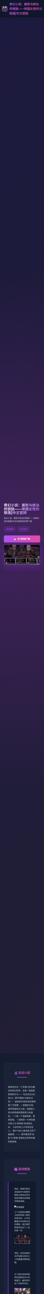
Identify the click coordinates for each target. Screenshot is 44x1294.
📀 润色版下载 (23, 539)
